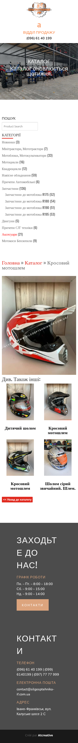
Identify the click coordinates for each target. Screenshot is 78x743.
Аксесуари (9, 234)
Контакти (32, 605)
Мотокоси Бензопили (17, 240)
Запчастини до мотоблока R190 (27, 207)
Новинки (8, 141)
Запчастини (10, 188)
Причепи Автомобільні (18, 181)
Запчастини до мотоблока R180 (27, 201)
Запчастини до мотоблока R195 (27, 214)
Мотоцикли (10, 161)
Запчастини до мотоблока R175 (27, 194)
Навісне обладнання (16, 175)
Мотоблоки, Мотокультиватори (24, 155)
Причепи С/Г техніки (17, 227)
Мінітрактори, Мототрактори (22, 148)
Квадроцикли (11, 168)
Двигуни (8, 220)
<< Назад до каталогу (17, 499)
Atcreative (45, 735)
